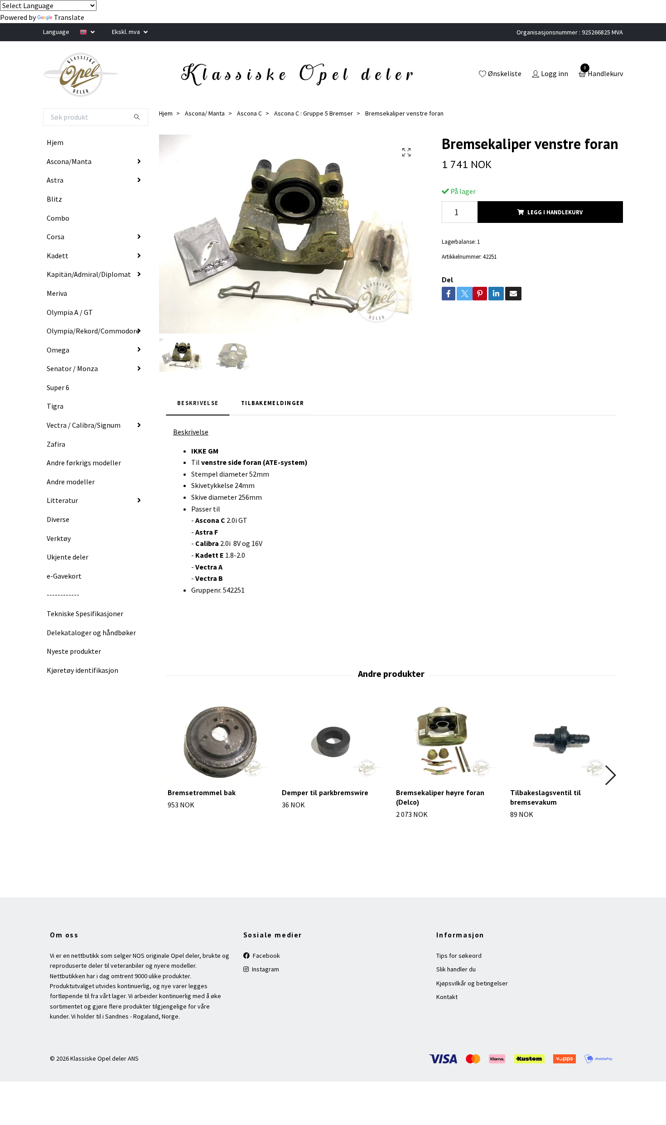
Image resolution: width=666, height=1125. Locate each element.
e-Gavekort (64, 575)
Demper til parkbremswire (325, 792)
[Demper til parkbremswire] (334, 742)
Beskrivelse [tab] (197, 402)
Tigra (55, 405)
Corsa (55, 236)
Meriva (57, 293)
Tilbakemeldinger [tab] (272, 402)
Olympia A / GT (70, 312)
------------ (63, 594)
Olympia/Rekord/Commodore (93, 330)
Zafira (56, 444)
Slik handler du (456, 969)
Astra (55, 179)
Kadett (57, 255)
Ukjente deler (67, 556)
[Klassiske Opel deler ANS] (80, 74)
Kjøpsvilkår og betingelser (472, 983)
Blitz (54, 198)
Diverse (58, 519)
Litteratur (62, 500)
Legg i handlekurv (555, 212)
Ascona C (249, 113)
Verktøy (59, 538)
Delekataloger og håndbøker (91, 632)
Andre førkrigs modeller (84, 462)
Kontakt (447, 997)
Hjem (55, 142)
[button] (610, 775)
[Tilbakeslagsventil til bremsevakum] (562, 742)
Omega (58, 349)
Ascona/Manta (69, 161)
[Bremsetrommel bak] (219, 742)
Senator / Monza (72, 368)
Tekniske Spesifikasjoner (85, 613)
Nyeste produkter (74, 651)
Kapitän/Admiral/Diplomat (89, 274)
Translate (69, 17)
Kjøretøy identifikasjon (82, 670)
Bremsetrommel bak (202, 792)
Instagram (265, 969)
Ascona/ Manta (205, 113)
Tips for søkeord (459, 955)
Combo (58, 217)
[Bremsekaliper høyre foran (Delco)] (448, 742)
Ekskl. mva (126, 32)
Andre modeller (71, 481)
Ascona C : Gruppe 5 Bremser (313, 113)
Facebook (265, 955)
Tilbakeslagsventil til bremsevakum (545, 797)
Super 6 (58, 387)
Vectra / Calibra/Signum (84, 425)
